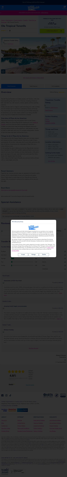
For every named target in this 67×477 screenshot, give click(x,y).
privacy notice (15, 250)
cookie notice (50, 247)
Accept (23, 254)
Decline (44, 254)
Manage (33, 254)
